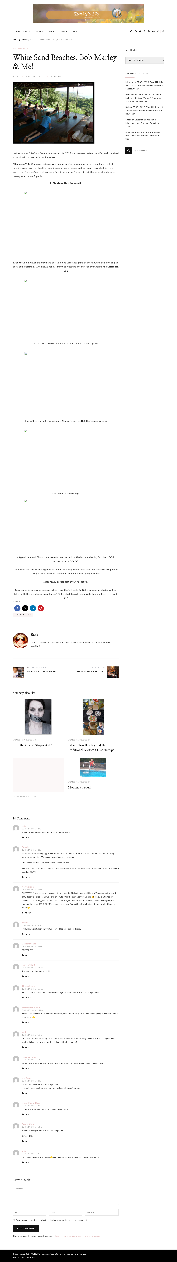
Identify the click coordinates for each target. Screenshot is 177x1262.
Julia (24, 826)
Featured (19, 614)
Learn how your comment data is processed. (78, 1236)
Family (39, 31)
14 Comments (55, 76)
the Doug (26, 1078)
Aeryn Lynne (28, 886)
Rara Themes (80, 1254)
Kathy (24, 1032)
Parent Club (28, 1124)
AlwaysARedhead (31, 1007)
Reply (28, 837)
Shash (17, 76)
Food (52, 31)
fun (29, 614)
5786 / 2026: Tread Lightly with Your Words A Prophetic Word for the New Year (144, 85)
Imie (24, 1151)
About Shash (23, 31)
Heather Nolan (29, 1057)
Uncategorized (20, 49)
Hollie (25, 922)
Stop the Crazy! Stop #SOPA (33, 745)
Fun (75, 31)
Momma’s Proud (79, 787)
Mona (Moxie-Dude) (31, 1103)
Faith (64, 31)
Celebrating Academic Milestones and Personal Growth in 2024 (142, 123)
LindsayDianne (29, 943)
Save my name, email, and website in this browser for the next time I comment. (51, 1220)
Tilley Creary (28, 986)
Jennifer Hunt (28, 965)
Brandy (25, 847)
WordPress (29, 1257)
